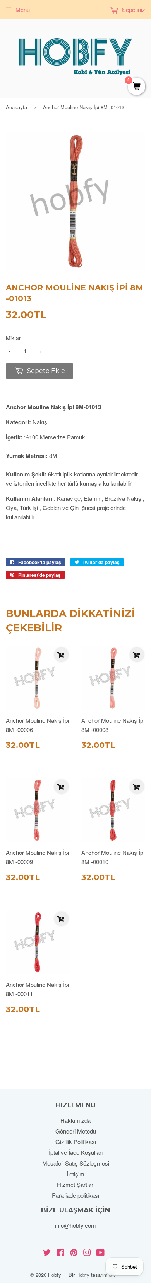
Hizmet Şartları (75, 1184)
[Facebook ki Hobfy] (60, 1253)
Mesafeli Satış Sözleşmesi (75, 1163)
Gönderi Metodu (75, 1131)
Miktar (13, 338)
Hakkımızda (75, 1120)
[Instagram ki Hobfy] (87, 1253)
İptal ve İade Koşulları (76, 1152)
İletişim (75, 1174)
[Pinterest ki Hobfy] (74, 1253)
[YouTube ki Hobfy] (100, 1253)
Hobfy (54, 1274)
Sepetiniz (132, 9)
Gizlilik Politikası (75, 1141)
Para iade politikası (75, 1195)
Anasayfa (16, 107)
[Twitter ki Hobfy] (47, 1253)
